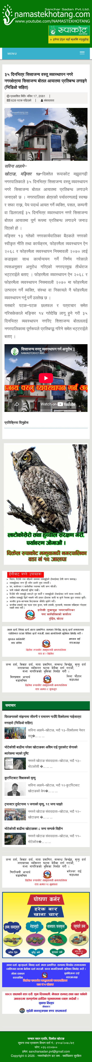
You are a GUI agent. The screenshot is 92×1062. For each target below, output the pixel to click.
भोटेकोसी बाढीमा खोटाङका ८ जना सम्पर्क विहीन (33, 828)
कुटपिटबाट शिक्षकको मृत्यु (20, 777)
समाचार (10, 705)
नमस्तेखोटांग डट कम (48, 1055)
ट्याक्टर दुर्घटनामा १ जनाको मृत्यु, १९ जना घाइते (33, 803)
